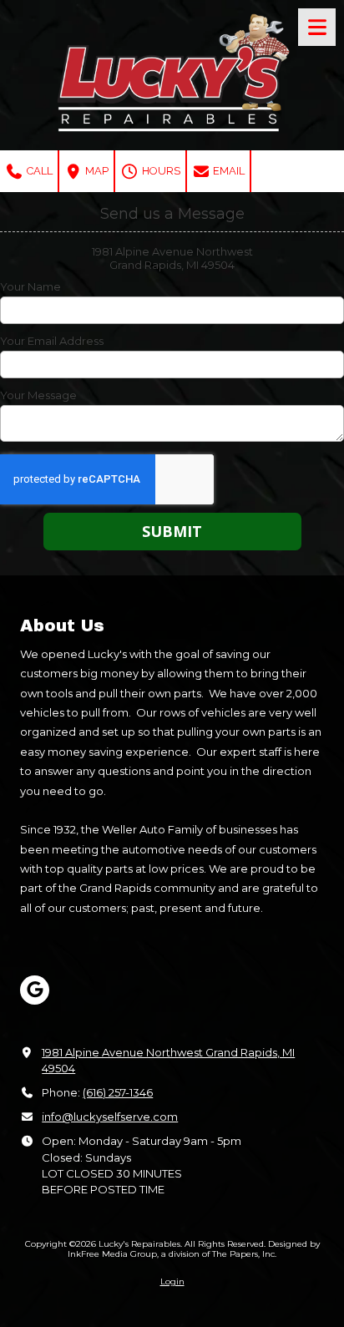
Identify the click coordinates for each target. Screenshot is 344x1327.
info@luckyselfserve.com (110, 1116)
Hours (159, 171)
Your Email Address (52, 340)
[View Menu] (317, 27)
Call (38, 171)
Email (227, 171)
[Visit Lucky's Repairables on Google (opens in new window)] (34, 990)
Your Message (38, 395)
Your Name (30, 286)
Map (96, 171)
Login (172, 1281)
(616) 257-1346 (118, 1092)
